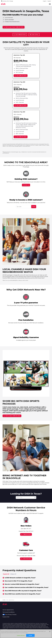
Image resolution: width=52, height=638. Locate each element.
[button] (35, 497)
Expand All (6, 574)
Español (49, 1)
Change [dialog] (11, 1)
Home (4, 600)
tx (7, 600)
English (44, 1)
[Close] (49, 631)
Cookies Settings (21, 635)
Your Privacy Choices (10, 614)
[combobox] (24, 497)
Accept (30, 635)
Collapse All (13, 574)
